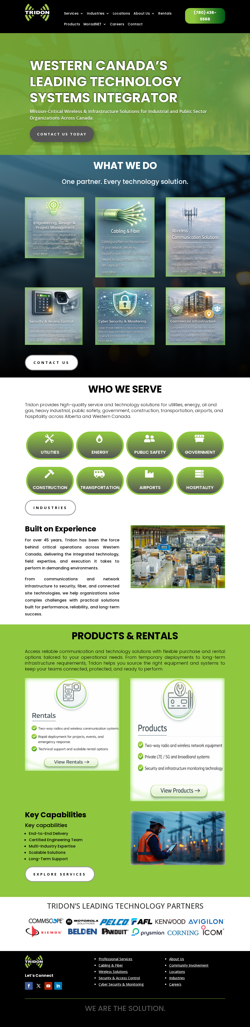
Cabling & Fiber (111, 965)
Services (71, 14)
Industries (95, 14)
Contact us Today (62, 134)
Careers (117, 24)
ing (141, 984)
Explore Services (59, 874)
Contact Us (51, 362)
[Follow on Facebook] (29, 986)
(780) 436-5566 (205, 16)
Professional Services (115, 959)
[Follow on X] (38, 986)
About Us (142, 14)
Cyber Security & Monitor (119, 984)
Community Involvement (188, 965)
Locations (121, 14)
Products (72, 24)
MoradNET (92, 24)
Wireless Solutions (113, 971)
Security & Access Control (119, 978)
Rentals (165, 14)
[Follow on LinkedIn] (58, 986)
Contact (135, 24)
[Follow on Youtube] (48, 986)
